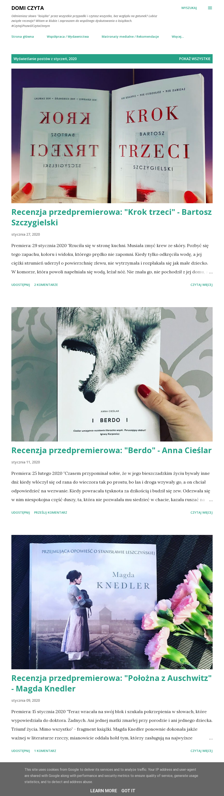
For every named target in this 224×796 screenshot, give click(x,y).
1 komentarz (45, 751)
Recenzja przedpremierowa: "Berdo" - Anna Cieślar (111, 450)
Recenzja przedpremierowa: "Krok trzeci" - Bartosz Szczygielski (111, 217)
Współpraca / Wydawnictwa (68, 36)
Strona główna (22, 36)
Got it (128, 790)
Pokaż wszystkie (194, 58)
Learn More (103, 790)
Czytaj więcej (202, 285)
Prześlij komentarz (50, 512)
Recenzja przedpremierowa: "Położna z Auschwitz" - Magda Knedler (111, 683)
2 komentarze (46, 285)
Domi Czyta (27, 7)
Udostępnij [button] (20, 285)
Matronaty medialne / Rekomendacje (130, 36)
